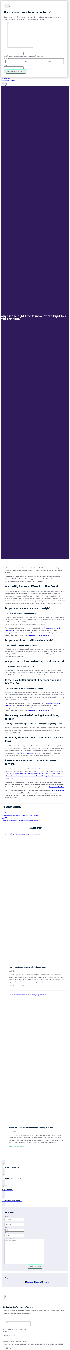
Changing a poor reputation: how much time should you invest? (21, 814)
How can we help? (9, 1238)
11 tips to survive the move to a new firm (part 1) (28, 776)
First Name (7, 1216)
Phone (6, 1232)
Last (49, 61)
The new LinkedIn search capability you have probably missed (20, 820)
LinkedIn (6, 51)
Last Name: (7, 1222)
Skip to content (5, 78)
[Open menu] (4, 84)
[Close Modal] (7, 6)
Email (5, 65)
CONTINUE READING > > (16, 985)
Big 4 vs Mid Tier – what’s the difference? (22, 773)
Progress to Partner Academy (39, 635)
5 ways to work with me (56, 787)
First (26, 61)
